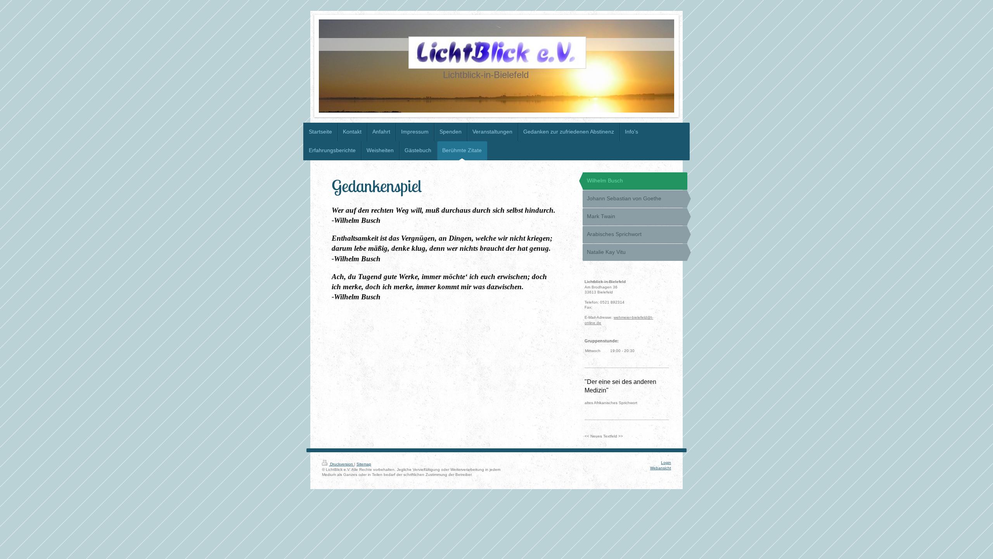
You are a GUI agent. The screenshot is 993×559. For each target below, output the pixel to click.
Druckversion (341, 464)
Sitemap (363, 464)
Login (666, 462)
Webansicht (660, 468)
